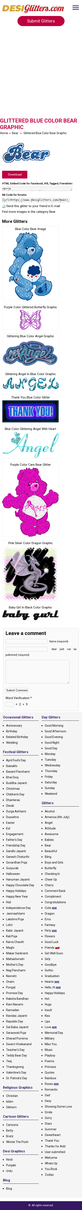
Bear (15, 133)
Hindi (9, 1159)
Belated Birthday (17, 737)
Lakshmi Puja (15, 919)
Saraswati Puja (16, 1032)
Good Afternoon (55, 731)
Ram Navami (14, 1004)
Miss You (51, 1044)
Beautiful (51, 851)
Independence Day (18, 908)
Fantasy (50, 925)
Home (4, 133)
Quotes (49, 1072)
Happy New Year (17, 896)
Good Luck (51, 942)
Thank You (52, 1140)
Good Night (52, 742)
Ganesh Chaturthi (17, 856)
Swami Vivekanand (19, 1044)
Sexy (48, 1101)
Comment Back (55, 891)
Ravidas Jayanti (16, 1015)
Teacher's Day (15, 1049)
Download (15, 174)
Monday (50, 754)
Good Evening (54, 737)
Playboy (50, 1055)
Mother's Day (14, 964)
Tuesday (50, 759)
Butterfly (50, 868)
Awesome (51, 834)
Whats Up (51, 1163)
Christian (12, 1096)
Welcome (51, 1157)
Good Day (51, 748)
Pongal (10, 987)
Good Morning (54, 725)
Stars (48, 1123)
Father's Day (14, 839)
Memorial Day (54, 1032)
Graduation (52, 976)
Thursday (51, 771)
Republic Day (14, 1021)
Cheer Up (51, 879)
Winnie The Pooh (17, 1142)
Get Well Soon (54, 953)
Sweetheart (53, 1135)
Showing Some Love (58, 1106)
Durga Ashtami (16, 811)
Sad (47, 1095)
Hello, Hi (50, 987)
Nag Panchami (15, 970)
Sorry (48, 1118)
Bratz (9, 1136)
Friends (49, 947)
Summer (51, 1129)
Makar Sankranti (17, 953)
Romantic (51, 1089)
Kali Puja (11, 936)
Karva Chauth (15, 942)
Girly (47, 959)
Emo (48, 919)
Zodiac (49, 1174)
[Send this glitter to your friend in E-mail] (3, 206)
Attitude (50, 828)
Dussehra (12, 817)
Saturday (51, 782)
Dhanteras (13, 800)
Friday (49, 776)
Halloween (13, 873)
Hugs (48, 1004)
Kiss (47, 1015)
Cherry (49, 885)
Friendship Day (15, 845)
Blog (9, 1188)
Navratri (11, 976)
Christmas (13, 788)
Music (49, 1049)
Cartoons (12, 1125)
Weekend (51, 793)
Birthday (11, 731)
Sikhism (11, 1107)
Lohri (9, 925)
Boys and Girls (54, 862)
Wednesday (52, 765)
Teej (9, 1061)
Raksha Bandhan (17, 998)
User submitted (55, 1152)
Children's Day (15, 794)
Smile (48, 1112)
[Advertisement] (41, 74)
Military (49, 1038)
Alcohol (50, 811)
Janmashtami (15, 913)
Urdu (9, 1171)
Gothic (49, 970)
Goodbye (51, 964)
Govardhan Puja (16, 862)
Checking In (52, 873)
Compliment (53, 896)
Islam (9, 1101)
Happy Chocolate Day (20, 885)
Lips (47, 1021)
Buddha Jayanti (16, 783)
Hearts (49, 981)
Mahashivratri (15, 959)
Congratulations (55, 902)
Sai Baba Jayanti (17, 1027)
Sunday (50, 788)
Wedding (12, 742)
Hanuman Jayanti (18, 879)
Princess (50, 1067)
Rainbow (50, 1078)
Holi (8, 902)
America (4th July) (57, 817)
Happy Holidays (16, 891)
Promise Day (14, 993)
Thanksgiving (15, 1067)
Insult (48, 1010)
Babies (49, 839)
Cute (48, 908)
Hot (47, 998)
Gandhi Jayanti (16, 851)
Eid (8, 828)
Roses (49, 1084)
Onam (10, 981)
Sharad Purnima (17, 1038)
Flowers (50, 936)
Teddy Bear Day (16, 1055)
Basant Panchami (18, 771)
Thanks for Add (55, 1146)
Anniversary (14, 725)
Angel (49, 822)
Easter (10, 822)
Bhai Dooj (12, 777)
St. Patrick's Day (16, 1078)
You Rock (51, 1169)
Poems (49, 1061)
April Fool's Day (16, 760)
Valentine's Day (16, 1072)
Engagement (14, 834)
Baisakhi (11, 766)
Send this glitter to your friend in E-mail (33, 206)
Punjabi (11, 1165)
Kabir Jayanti (14, 930)
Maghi (10, 947)
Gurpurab (12, 868)
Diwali (10, 805)
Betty (9, 1130)
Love (48, 1027)
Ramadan (12, 1010)
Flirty (48, 930)
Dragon (49, 913)
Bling (48, 856)
